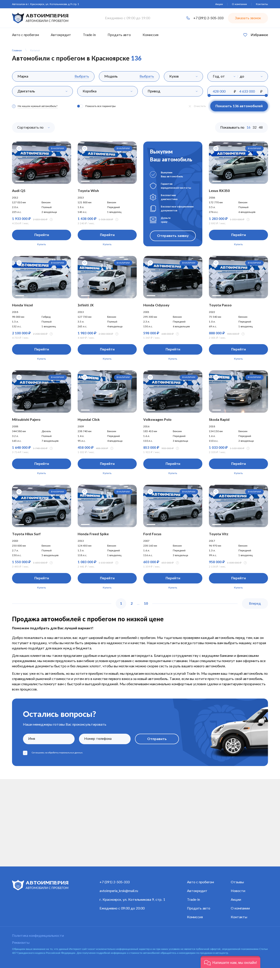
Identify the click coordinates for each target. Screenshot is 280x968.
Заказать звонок (248, 18)
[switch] (80, 106)
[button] (230, 962)
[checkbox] (25, 753)
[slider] (209, 95)
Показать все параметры (100, 106)
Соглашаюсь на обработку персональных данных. (57, 753)
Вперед (255, 603)
